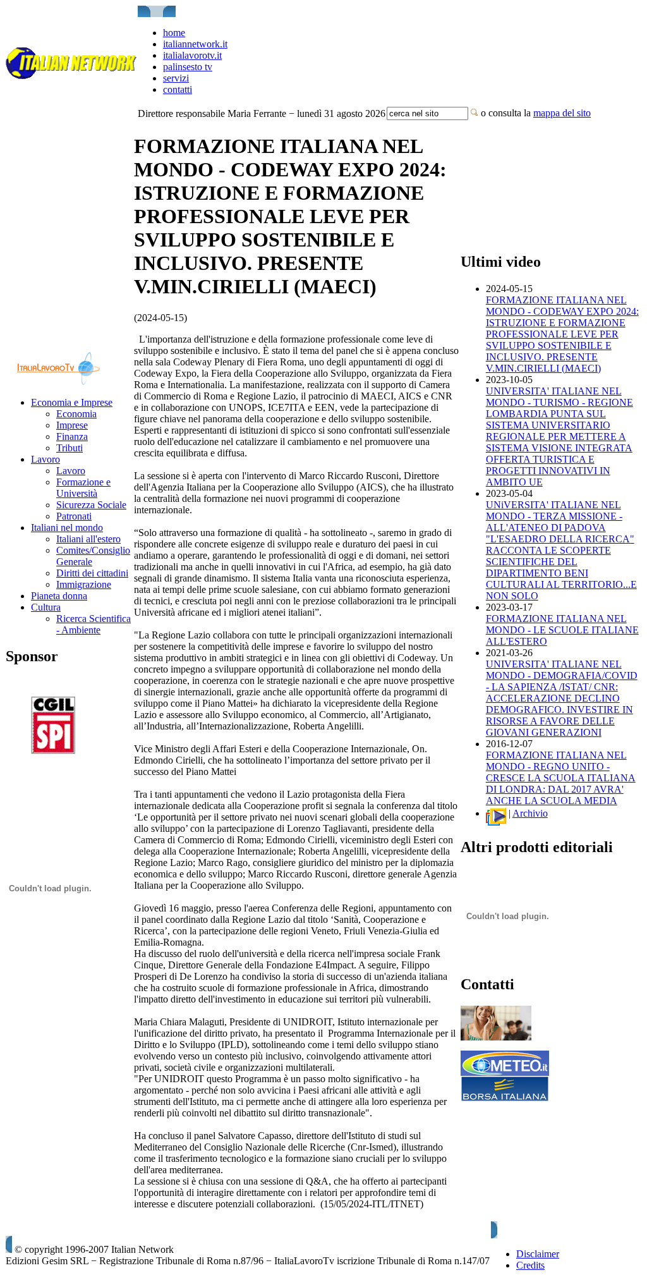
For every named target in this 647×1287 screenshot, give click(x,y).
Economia (76, 413)
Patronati (74, 516)
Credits (530, 1265)
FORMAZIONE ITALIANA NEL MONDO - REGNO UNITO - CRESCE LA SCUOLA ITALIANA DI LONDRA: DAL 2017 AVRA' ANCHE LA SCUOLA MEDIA (561, 778)
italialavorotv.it (192, 55)
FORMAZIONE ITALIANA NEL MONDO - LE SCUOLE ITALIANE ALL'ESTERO (562, 630)
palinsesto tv (187, 66)
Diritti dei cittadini (92, 573)
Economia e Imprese (71, 402)
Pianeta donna (59, 595)
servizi (176, 78)
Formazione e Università (83, 488)
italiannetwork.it (195, 44)
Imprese (72, 425)
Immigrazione (83, 584)
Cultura (46, 607)
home (174, 32)
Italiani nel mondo (67, 527)
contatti (177, 89)
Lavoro (45, 459)
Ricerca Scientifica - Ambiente (93, 624)
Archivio (530, 813)
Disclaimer (537, 1253)
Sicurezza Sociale (91, 504)
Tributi (69, 447)
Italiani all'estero (88, 539)
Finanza (72, 436)
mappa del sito (562, 112)
